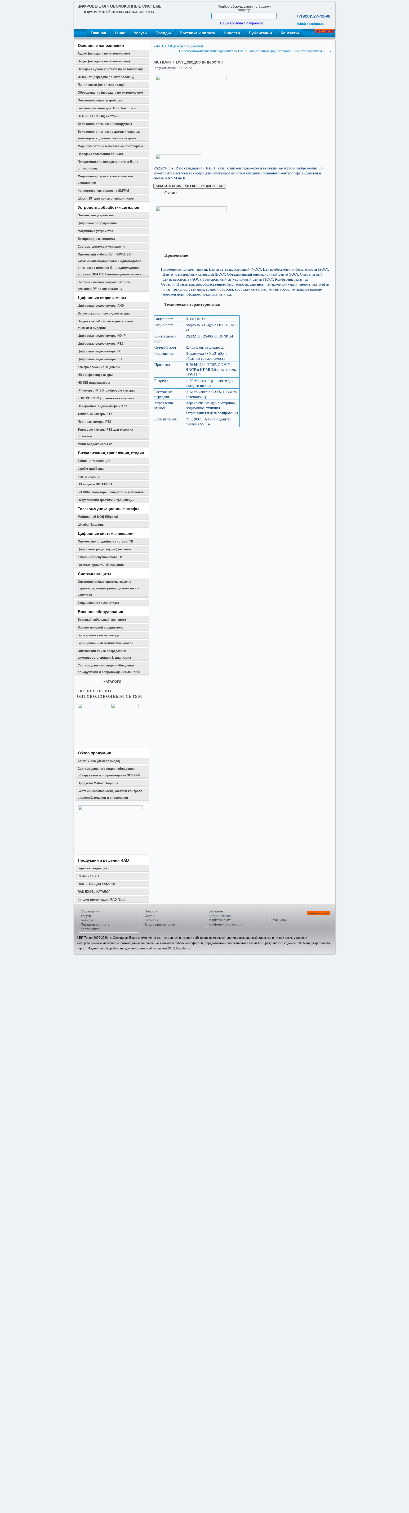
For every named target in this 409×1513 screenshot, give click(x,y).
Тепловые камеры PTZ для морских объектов (105, 433)
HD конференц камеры (95, 375)
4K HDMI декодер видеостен (179, 45)
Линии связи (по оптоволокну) (101, 85)
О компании (90, 911)
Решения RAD (88, 876)
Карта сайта (90, 929)
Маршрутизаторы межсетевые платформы (110, 146)
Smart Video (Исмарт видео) (99, 761)
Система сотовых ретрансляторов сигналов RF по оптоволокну (104, 285)
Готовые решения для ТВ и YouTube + (107, 108)
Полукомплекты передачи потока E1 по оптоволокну (108, 165)
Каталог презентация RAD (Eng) (101, 899)
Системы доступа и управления (102, 246)
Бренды (163, 33)
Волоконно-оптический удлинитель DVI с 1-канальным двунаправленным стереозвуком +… (254, 50)
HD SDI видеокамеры (94, 382)
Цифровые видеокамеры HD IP (102, 335)
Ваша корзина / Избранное (241, 23)
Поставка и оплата (197, 33)
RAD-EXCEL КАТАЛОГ (94, 891)
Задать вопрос (324, 31)
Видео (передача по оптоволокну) (104, 61)
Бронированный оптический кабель (105, 643)
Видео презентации (160, 924)
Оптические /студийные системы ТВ (105, 541)
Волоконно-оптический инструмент (105, 124)
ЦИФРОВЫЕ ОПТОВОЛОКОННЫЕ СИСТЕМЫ (120, 6)
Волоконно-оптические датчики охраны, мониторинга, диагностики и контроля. (109, 135)
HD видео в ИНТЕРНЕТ (95, 484)
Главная (98, 33)
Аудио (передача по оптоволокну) (104, 53)
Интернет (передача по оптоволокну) (106, 77)
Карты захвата (88, 476)
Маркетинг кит (220, 920)
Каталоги (152, 920)
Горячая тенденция (92, 868)
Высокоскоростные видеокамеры (104, 313)
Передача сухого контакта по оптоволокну (110, 69)
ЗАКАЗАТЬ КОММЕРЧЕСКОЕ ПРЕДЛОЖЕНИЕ (189, 186)
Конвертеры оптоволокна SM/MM (103, 190)
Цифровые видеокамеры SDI (100, 359)
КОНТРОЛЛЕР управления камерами (106, 398)
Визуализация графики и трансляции (106, 500)
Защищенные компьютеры (98, 603)
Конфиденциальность (225, 924)
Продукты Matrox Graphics (98, 783)
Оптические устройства (96, 215)
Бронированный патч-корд (98, 635)
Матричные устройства (95, 231)
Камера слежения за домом (99, 367)
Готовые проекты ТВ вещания (101, 565)
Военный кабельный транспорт (102, 619)
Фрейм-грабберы (91, 468)
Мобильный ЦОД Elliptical (98, 517)
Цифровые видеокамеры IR (99, 351)
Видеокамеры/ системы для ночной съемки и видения (105, 324)
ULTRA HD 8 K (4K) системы (98, 116)
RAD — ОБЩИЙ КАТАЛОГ (97, 884)
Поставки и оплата (95, 924)
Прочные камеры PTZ (94, 422)
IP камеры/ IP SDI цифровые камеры (106, 390)
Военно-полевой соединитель (101, 627)
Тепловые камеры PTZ (95, 414)
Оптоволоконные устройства (100, 100)
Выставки (216, 911)
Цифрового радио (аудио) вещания (105, 549)
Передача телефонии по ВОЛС (101, 154)
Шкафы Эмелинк (91, 524)
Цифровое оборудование (97, 223)
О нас (120, 33)
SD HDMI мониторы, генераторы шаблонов (111, 492)
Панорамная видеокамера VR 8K (103, 406)
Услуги (140, 33)
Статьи (150, 916)
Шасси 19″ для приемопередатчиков (106, 198)
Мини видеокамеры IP (95, 444)
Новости (232, 33)
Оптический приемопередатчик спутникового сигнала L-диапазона (104, 654)
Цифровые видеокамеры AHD (101, 305)
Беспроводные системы (96, 239)
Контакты (290, 33)
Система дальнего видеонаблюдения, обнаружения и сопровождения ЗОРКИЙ (109, 669)
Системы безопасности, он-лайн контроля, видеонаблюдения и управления (110, 794)
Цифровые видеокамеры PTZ (100, 343)
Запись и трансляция (94, 461)
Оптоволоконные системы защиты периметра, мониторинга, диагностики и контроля (108, 588)
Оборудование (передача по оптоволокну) (110, 92)
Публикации (260, 33)
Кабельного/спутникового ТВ (100, 557)
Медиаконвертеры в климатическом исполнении (105, 179)
